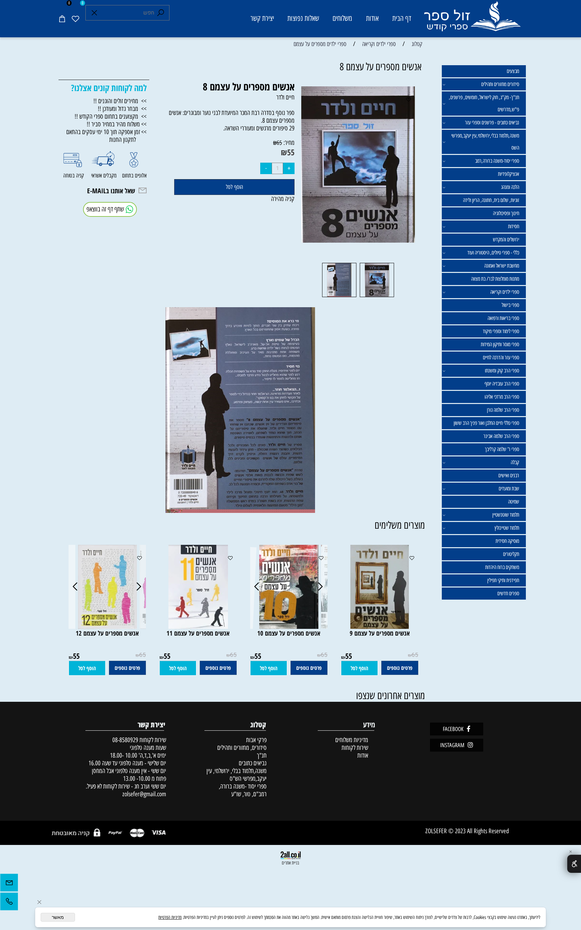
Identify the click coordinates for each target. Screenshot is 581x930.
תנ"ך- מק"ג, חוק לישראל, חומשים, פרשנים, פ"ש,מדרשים (484, 103)
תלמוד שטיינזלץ (507, 528)
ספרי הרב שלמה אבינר (501, 436)
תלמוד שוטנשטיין (505, 515)
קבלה (515, 462)
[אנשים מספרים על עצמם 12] (107, 627)
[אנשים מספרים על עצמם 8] (377, 296)
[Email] (9, 884)
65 (279, 143)
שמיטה (513, 501)
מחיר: (288, 143)
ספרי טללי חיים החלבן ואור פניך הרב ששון (486, 423)
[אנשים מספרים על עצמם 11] (198, 627)
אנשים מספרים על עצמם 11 (198, 633)
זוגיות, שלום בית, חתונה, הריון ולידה (491, 200)
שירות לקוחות (355, 748)
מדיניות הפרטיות (170, 917)
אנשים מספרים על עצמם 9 (380, 633)
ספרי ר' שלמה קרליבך (502, 449)
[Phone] (9, 903)
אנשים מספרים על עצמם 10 (288, 633)
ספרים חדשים (508, 593)
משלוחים (342, 18)
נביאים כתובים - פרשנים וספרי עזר (492, 122)
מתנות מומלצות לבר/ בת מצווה (495, 279)
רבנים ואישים (508, 475)
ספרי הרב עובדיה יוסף (502, 383)
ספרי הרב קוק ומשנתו (502, 370)
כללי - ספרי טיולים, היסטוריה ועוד (493, 252)
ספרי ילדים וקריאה (504, 292)
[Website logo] (471, 19)
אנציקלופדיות (508, 174)
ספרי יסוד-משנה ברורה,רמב (497, 161)
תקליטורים (511, 554)
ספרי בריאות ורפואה (503, 318)
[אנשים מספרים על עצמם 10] (288, 627)
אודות (372, 18)
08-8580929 (125, 740)
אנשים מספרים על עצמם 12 (107, 633)
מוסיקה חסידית (507, 541)
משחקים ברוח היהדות (502, 567)
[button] (359, 668)
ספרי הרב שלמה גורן (503, 410)
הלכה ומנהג (510, 187)
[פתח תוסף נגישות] (574, 864)
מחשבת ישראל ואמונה (501, 265)
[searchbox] (127, 13)
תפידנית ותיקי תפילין (503, 580)
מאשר (58, 917)
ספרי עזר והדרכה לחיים (501, 357)
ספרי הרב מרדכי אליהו (502, 397)
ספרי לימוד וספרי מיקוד (501, 331)
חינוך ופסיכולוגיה (506, 213)
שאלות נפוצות (303, 18)
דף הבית (401, 18)
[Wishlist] (75, 18)
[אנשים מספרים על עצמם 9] (379, 627)
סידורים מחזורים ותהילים (500, 84)
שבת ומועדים (509, 488)
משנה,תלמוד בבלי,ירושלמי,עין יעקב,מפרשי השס (485, 141)
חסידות (513, 226)
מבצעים (513, 71)
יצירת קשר (262, 18)
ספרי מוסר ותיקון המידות (500, 344)
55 (291, 152)
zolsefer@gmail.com (143, 794)
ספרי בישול (510, 305)
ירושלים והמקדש (506, 239)
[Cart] (62, 18)
